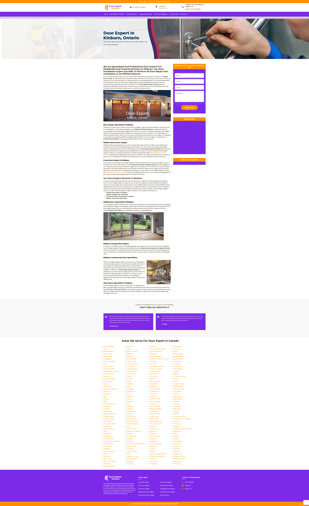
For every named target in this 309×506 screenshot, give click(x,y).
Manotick (106, 409)
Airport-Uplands (108, 346)
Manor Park (177, 406)
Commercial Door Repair (146, 495)
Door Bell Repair (143, 482)
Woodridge (177, 464)
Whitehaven (154, 461)
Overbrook (177, 424)
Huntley (176, 394)
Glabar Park (154, 384)
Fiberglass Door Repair (167, 488)
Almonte (129, 346)
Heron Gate (107, 391)
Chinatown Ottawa (156, 369)
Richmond (153, 434)
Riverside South (155, 436)
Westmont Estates (109, 461)
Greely (129, 386)
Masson (176, 411)
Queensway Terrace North (181, 429)
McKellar (129, 414)
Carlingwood (177, 361)
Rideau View (107, 436)
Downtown (153, 376)
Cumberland (154, 374)
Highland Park (154, 391)
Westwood (130, 461)
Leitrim (105, 401)
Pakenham (107, 426)
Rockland (130, 439)
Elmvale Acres (108, 381)
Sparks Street (131, 446)
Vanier (105, 454)
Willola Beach (177, 461)
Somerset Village (155, 444)
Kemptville (130, 396)
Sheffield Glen (154, 441)
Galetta (105, 384)
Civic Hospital (177, 369)
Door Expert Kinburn (123, 17)
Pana (128, 426)
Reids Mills (106, 434)
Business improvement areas (159, 359)
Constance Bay (132, 371)
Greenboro (153, 386)
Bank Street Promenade (158, 349)
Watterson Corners (133, 456)
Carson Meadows (132, 364)
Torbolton (176, 449)
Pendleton (176, 426)
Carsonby (153, 364)
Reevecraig (177, 431)
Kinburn (129, 399)
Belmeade (153, 354)
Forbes (175, 381)
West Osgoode (132, 459)
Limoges (130, 401)
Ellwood (176, 379)
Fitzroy (129, 381)
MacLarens (107, 406)
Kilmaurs (106, 399)
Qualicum (153, 429)
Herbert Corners (178, 389)
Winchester (107, 464)
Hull (128, 394)
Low (128, 404)
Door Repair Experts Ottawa (167, 504)
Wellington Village (179, 456)
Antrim (105, 349)
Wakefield (106, 456)
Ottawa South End (133, 424)
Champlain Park (132, 369)
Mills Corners (131, 416)
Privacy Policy (164, 495)
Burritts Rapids (132, 359)
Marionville (177, 409)
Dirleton (129, 376)
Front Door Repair (166, 482)
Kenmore (153, 396)
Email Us (188, 485)
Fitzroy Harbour (155, 381)
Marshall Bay (131, 411)
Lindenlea (176, 401)
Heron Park (130, 391)
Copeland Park (155, 371)
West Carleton (108, 459)
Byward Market (178, 359)
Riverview (176, 436)
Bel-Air (175, 351)
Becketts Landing (156, 351)
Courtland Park (108, 374)
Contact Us (183, 14)
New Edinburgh (132, 419)
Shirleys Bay (177, 441)
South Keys (177, 444)
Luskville (176, 404)
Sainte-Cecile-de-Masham (111, 441)
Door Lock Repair (144, 485)
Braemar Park (107, 356)
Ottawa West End (156, 424)
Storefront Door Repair (167, 492)
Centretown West (109, 369)
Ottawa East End (109, 424)
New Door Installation (160, 14)
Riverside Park (131, 436)
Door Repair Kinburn (112, 17)
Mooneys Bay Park (179, 416)
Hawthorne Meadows (110, 389)
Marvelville (153, 411)
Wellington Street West (157, 456)
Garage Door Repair (145, 14)
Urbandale (176, 451)
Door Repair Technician (117, 14)
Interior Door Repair (166, 485)
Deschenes (107, 376)
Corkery (176, 371)
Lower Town (154, 404)
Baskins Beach (108, 351)
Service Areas (174, 14)
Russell (175, 439)
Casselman (177, 364)
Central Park (131, 366)
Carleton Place (131, 361)
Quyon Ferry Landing (133, 431)
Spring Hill (153, 446)
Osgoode (176, 421)
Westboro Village (179, 459)
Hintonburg (177, 391)
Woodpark (153, 464)
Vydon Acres (177, 454)
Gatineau (130, 384)
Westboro (153, 459)
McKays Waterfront (109, 414)
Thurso (152, 449)
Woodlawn (130, 464)
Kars (104, 396)
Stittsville (176, 446)
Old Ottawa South (156, 421)
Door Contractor (132, 14)
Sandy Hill (130, 441)
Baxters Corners (132, 351)
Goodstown (107, 386)
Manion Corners (155, 406)
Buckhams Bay (178, 356)
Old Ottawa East (132, 421)
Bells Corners (107, 354)
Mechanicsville (155, 414)
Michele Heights (108, 416)
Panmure (153, 426)
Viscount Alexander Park (158, 454)
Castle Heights (108, 366)
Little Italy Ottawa (109, 404)
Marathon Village (155, 409)
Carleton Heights (109, 361)
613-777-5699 (193, 9)
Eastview (153, 379)
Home (106, 14)
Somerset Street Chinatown (136, 444)
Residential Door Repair (146, 492)
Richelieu (130, 434)
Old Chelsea (107, 421)
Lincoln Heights (155, 401)
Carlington (153, 361)
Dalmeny (176, 374)
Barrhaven (176, 349)
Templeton (107, 449)
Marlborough (107, 411)
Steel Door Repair (144, 488)
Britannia (130, 356)
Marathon (130, 409)
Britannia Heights (156, 356)
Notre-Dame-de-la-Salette (182, 419)
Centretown (177, 366)
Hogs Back (107, 394)
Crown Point (131, 374)
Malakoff (130, 406)
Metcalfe (176, 414)
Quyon (105, 431)
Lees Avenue (177, 399)
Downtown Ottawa (179, 376)
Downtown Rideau (109, 379)
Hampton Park (178, 386)
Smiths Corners (108, 444)
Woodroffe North (109, 466)
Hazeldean (130, 389)
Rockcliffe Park (108, 439)
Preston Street (131, 429)
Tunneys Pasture (132, 451)
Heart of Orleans (155, 389)
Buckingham (107, 359)
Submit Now (189, 107)
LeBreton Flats (155, 399)
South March (107, 446)
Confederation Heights (110, 371)
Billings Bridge (178, 354)
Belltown (130, 354)
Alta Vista (153, 346)
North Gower (154, 419)
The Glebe (130, 449)
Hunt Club (153, 394)
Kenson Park (177, 396)
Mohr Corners (154, 416)
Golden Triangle (178, 384)
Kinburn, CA (163, 8)
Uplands (153, 451)
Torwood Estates (109, 451)
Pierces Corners (108, 429)
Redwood (153, 431)
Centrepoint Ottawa (156, 366)
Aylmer (129, 349)
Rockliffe (153, 439)
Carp (105, 364)
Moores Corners (108, 419)
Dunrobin (130, 379)
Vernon (129, 454)
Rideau (175, 434)
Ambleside (177, 346)
